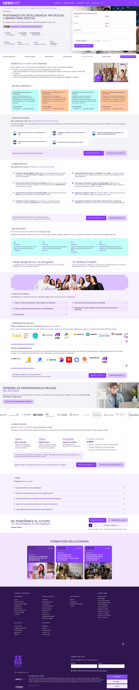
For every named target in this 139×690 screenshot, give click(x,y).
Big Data (16, 634)
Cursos (72, 606)
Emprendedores (18, 601)
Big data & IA (18, 632)
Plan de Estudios (87, 56)
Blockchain (45, 626)
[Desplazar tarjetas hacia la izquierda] (122, 341)
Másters (72, 599)
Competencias (49, 56)
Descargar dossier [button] (116, 218)
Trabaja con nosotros (104, 611)
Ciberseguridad (46, 630)
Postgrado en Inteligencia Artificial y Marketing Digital (43, 8)
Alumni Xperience (103, 604)
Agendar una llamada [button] (119, 520)
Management (18, 606)
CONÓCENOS (80, 3)
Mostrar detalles (33, 685)
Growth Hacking (46, 608)
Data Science (18, 626)
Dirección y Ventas (47, 618)
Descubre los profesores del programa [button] (18, 401)
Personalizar (116, 681)
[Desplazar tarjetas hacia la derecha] (126, 341)
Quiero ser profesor (103, 613)
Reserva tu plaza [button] (96, 375)
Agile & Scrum (18, 608)
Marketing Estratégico (48, 616)
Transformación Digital (20, 604)
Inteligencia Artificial (24, 8)
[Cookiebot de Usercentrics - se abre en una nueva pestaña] (19, 687)
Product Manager (19, 612)
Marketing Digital (47, 601)
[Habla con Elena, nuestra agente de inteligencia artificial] (90, 525)
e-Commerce (46, 604)
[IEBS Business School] (18, 662)
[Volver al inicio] (11, 3)
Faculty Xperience (103, 607)
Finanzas (16, 614)
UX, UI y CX (45, 612)
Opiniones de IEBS (103, 609)
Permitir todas (117, 676)
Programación (46, 634)
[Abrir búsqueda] (102, 3)
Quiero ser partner (103, 617)
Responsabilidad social (104, 602)
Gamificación (46, 614)
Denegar (117, 686)
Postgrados (15, 8)
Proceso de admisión (103, 600)
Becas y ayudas (102, 596)
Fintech (44, 628)
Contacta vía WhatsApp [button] (114, 153)
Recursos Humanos (19, 610)
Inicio (4, 8)
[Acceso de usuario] (136, 3)
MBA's (16, 599)
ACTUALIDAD (95, 3)
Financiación (106, 56)
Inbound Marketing (47, 606)
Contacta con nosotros (104, 615)
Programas (9, 8)
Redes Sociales (46, 610)
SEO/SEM (44, 599)
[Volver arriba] (123, 644)
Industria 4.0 (45, 632)
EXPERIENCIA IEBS (68, 3)
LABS (87, 3)
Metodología (67, 56)
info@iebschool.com (23, 672)
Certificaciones (30, 56)
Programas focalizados (76, 604)
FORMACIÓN (57, 3)
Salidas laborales (9, 56)
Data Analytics (18, 630)
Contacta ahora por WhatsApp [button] (110, 464)
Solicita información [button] (93, 153)
